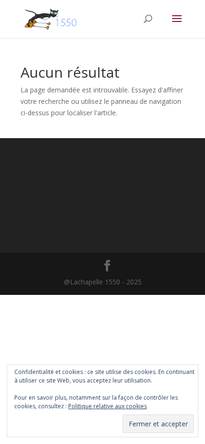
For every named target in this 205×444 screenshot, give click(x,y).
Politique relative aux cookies (107, 406)
